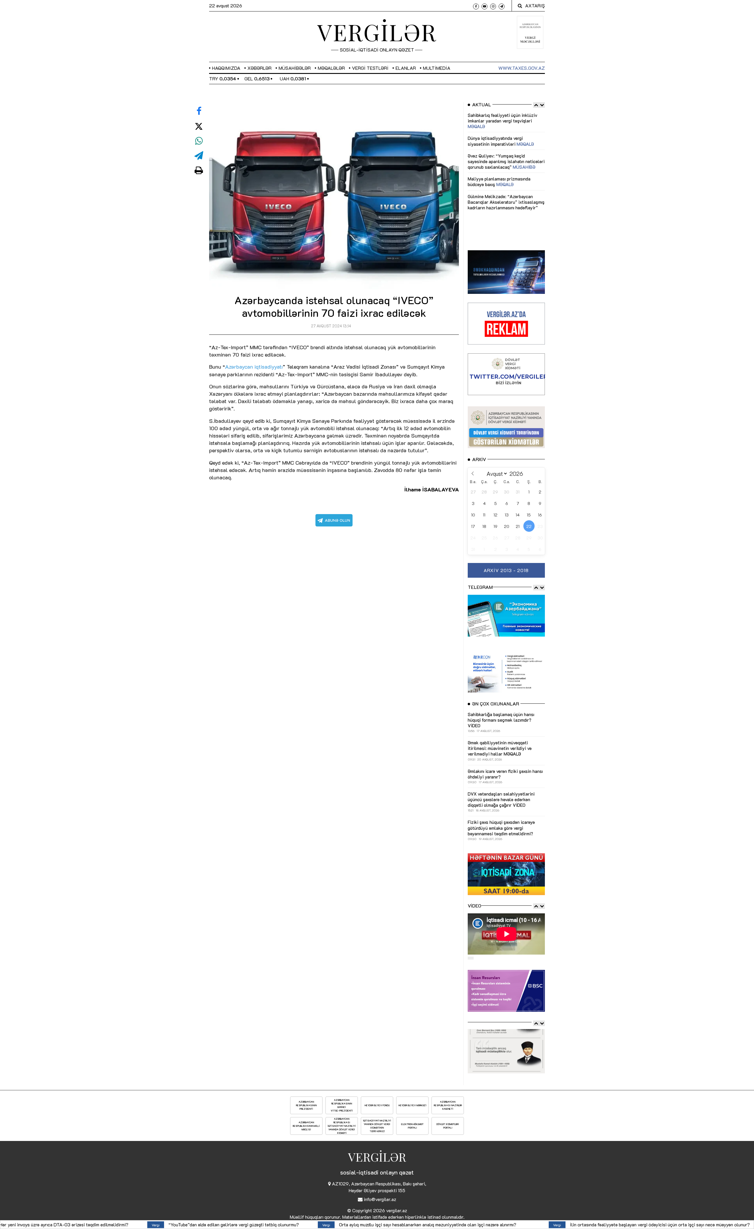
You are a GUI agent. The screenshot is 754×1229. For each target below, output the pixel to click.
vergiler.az (396, 1210)
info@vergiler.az (380, 1199)
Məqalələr (331, 68)
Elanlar (406, 68)
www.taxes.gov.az (521, 68)
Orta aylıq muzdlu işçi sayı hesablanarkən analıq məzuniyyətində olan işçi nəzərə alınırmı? (167, 1224)
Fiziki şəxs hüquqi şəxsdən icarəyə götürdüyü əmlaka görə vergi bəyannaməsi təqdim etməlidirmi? (625, 1224)
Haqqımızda (226, 68)
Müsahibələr (295, 68)
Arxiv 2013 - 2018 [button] (506, 570)
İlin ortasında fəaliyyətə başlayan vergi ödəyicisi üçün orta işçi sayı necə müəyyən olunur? (399, 1224)
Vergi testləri (370, 68)
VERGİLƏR (377, 31)
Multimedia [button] (436, 68)
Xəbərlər (259, 68)
